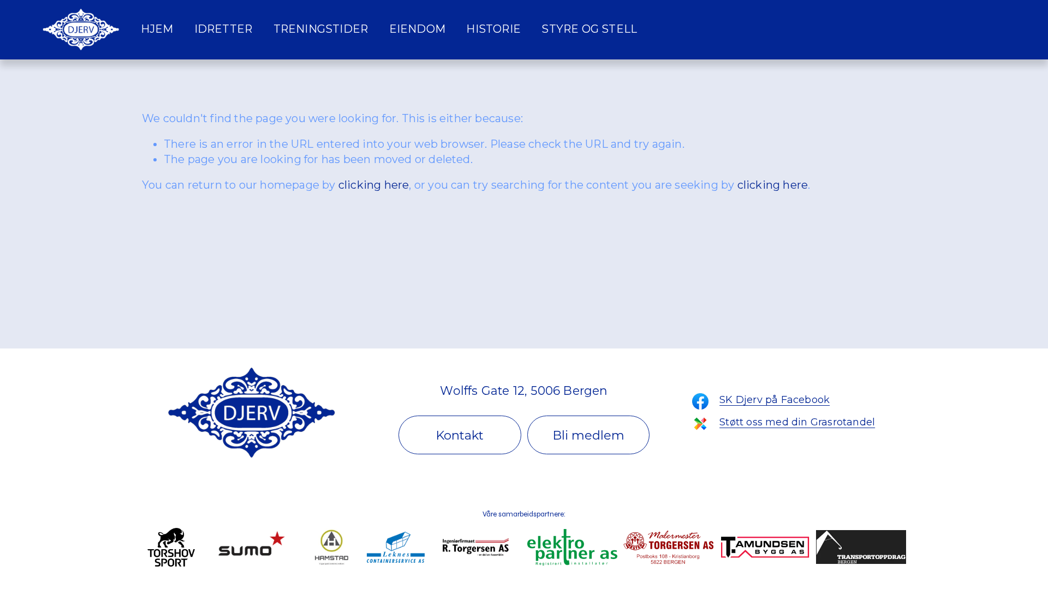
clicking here (373, 184)
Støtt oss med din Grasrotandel (797, 422)
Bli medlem (588, 435)
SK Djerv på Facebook (774, 400)
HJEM (157, 28)
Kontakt (460, 435)
